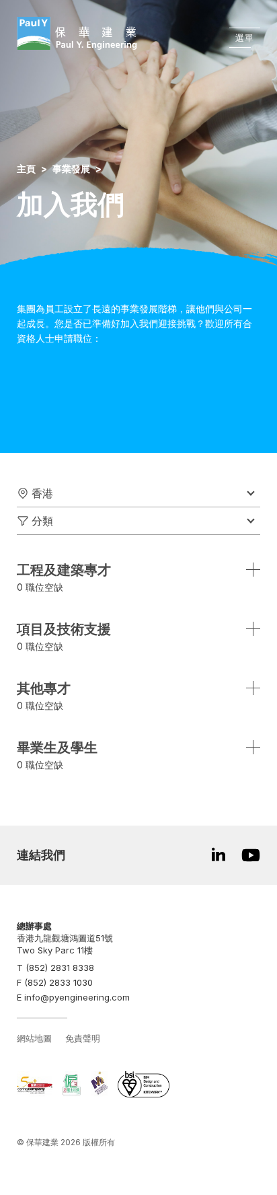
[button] (138, 493)
